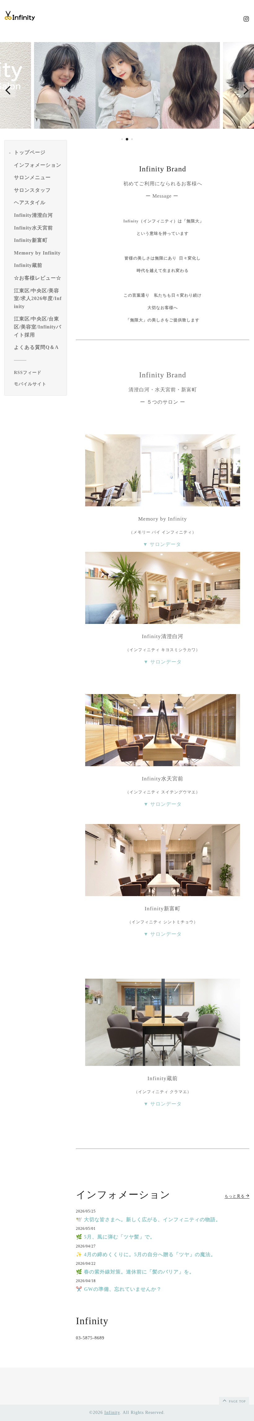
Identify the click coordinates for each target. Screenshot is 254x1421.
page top (237, 1401)
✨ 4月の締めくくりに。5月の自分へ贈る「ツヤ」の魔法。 (146, 1254)
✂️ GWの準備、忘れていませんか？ (119, 1289)
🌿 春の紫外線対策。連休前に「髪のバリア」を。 (135, 1271)
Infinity (112, 1412)
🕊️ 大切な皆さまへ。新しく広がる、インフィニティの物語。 (148, 1219)
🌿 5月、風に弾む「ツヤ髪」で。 (115, 1236)
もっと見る (235, 1196)
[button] (7, 89)
